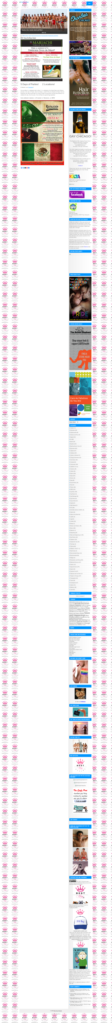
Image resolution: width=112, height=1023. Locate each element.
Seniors (72, 564)
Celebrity (72, 453)
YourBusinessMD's (73, 907)
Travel (71, 580)
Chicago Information (74, 457)
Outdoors (72, 539)
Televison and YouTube (75, 573)
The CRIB (71, 653)
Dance (71, 473)
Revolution (30, 87)
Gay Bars (72, 491)
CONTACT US (73, 466)
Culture (71, 471)
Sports (71, 569)
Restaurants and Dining (53, 35)
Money (71, 523)
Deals (30, 35)
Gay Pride (72, 498)
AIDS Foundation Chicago (75, 637)
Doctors (72, 478)
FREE (71, 489)
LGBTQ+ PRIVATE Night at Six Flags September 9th (80, 1002)
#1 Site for (80, 701)
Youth (71, 589)
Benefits (72, 443)
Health (71, 503)
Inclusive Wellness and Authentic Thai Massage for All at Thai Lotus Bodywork (80, 990)
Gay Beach (72, 494)
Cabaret (72, 450)
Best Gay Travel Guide (74, 640)
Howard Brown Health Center (75, 649)
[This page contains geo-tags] (71, 184)
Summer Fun (73, 571)
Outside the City (73, 541)
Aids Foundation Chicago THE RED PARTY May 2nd (80, 998)
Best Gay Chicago (58, 1010)
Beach (71, 441)
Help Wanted (73, 505)
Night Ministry (72, 652)
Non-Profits (72, 537)
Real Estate (72, 550)
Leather (72, 516)
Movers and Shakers (74, 525)
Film (71, 484)
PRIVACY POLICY (74, 548)
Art (71, 439)
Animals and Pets (74, 434)
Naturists (72, 530)
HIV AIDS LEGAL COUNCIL (76, 509)
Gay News (71, 645)
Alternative (72, 430)
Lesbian (72, 521)
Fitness (72, 487)
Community (72, 464)
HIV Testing (72, 648)
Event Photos (73, 482)
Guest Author (73, 500)
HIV (71, 507)
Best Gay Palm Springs (74, 638)
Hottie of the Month (74, 514)
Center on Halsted (74, 455)
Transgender (73, 578)
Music (71, 528)
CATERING (71, 641)
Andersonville (73, 432)
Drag (71, 480)
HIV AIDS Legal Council (74, 646)
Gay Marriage (73, 496)
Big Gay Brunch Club (75, 446)
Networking (72, 532)
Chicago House (72, 644)
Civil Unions (73, 459)
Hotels (71, 512)
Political (72, 546)
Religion (72, 557)
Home (89, 3)
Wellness (72, 587)
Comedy (72, 462)
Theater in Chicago (74, 575)
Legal (71, 519)
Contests (72, 469)
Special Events (73, 566)
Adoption (72, 428)
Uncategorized (73, 582)
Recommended (44, 35)
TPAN (70, 655)
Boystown (26, 35)
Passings (72, 544)
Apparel (72, 437)
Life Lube (71, 651)
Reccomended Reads (75, 553)
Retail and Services (74, 562)
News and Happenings (36, 35)
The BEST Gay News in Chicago (29, 30)
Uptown (72, 585)
